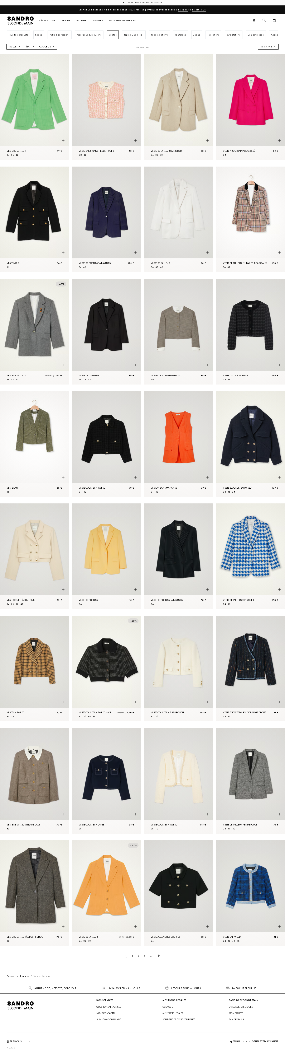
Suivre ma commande (108, 1019)
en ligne (183, 9)
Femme (66, 20)
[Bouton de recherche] (264, 20)
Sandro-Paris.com (152, 3)
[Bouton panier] (274, 20)
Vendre (98, 20)
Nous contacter (106, 1013)
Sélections (47, 20)
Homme (81, 20)
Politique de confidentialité (179, 1019)
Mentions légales (173, 1013)
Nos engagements (122, 20)
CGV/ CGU (168, 1007)
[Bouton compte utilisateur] (254, 20)
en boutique (199, 9)
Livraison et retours (241, 1007)
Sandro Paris (236, 1019)
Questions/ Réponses (108, 1007)
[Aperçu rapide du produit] (63, 140)
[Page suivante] (159, 956)
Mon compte (236, 1013)
